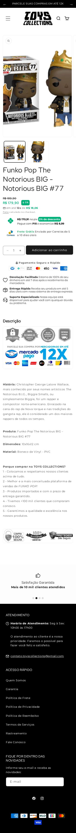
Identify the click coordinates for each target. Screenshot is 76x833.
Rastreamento (16, 733)
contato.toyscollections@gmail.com (37, 656)
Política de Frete (18, 698)
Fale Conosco (16, 742)
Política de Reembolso (22, 716)
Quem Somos (16, 680)
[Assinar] (59, 781)
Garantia (12, 689)
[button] (8, 18)
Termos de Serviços (20, 724)
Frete (6, 212)
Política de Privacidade (23, 707)
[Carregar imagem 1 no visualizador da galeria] (14, 152)
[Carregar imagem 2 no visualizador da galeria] (38, 152)
